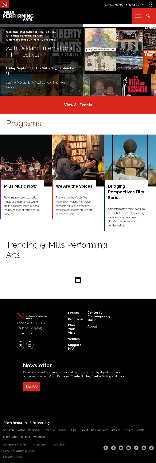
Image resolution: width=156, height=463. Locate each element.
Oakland (115, 429)
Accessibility (59, 444)
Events (73, 313)
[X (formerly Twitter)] (113, 447)
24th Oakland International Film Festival (40, 51)
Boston (21, 429)
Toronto (25, 436)
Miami (73, 429)
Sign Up (32, 386)
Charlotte (49, 429)
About (92, 326)
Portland (128, 429)
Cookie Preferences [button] (12, 456)
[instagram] (29, 345)
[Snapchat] (144, 447)
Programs (23, 123)
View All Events (78, 105)
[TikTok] (151, 447)
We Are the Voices (74, 186)
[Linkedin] (128, 447)
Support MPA (74, 347)
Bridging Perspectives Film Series (126, 192)
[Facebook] (105, 447)
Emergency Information (14, 444)
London (62, 429)
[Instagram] (136, 447)
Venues (74, 339)
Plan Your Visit (71, 329)
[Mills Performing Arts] (18, 16)
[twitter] (20, 345)
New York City (99, 429)
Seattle (140, 429)
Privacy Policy (39, 444)
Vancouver (39, 436)
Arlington (8, 429)
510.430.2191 (25, 333)
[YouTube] (121, 447)
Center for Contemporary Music (99, 316)
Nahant (84, 429)
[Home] (32, 315)
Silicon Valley (10, 436)
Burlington (34, 429)
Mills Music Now (20, 186)
